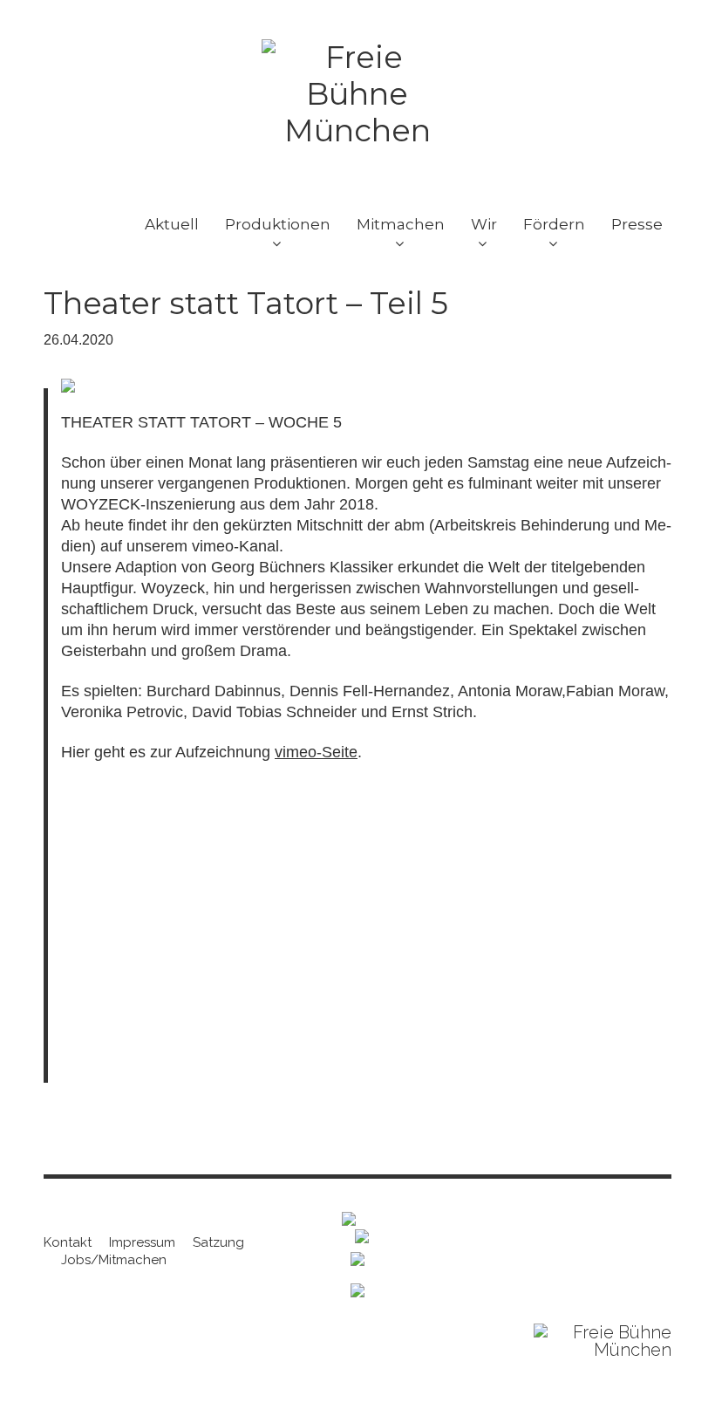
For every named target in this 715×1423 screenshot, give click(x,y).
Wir (484, 224)
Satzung (218, 1242)
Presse (637, 224)
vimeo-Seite (316, 752)
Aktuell (172, 224)
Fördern (554, 224)
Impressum (142, 1242)
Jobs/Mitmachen (114, 1260)
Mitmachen (401, 224)
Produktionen (277, 224)
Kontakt (68, 1242)
